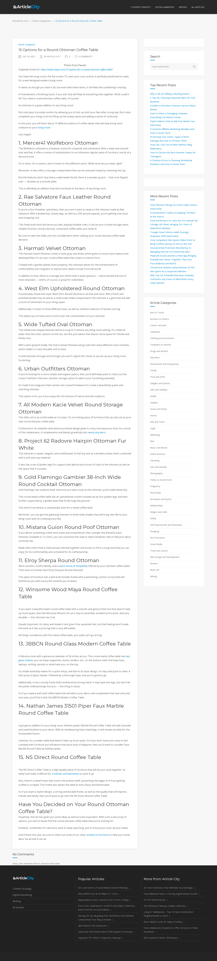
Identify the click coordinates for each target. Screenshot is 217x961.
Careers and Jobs (158, 325)
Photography (156, 473)
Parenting (154, 460)
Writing (153, 576)
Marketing (155, 434)
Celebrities (155, 331)
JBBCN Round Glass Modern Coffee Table (78, 644)
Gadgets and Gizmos (160, 383)
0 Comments (85, 56)
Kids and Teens (157, 421)
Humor (153, 415)
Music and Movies (158, 447)
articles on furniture (98, 834)
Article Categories (41, 21)
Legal (152, 428)
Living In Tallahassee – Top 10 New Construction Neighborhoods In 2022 (168, 913)
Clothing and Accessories (162, 338)
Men (152, 441)
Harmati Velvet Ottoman (55, 248)
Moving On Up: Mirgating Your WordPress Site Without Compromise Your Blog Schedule (106, 917)
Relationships (156, 505)
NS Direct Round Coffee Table (63, 757)
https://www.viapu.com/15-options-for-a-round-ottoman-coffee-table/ (77, 69)
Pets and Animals (158, 467)
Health (153, 396)
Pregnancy (155, 486)
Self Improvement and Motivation (166, 524)
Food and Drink (157, 376)
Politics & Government (161, 479)
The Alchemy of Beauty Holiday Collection (166, 905)
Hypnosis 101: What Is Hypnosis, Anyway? (101, 937)
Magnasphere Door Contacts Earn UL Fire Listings (105, 899)
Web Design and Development (164, 557)
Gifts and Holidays (158, 389)
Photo (67, 65)
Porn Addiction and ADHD (163, 263)
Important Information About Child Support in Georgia (106, 931)
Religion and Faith (158, 512)
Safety (153, 518)
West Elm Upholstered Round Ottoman (75, 288)
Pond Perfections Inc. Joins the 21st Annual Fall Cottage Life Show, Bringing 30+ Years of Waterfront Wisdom (173, 224)
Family (153, 370)
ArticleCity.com (20, 21)
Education (155, 357)
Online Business (157, 454)
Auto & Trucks (157, 312)
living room (44, 127)
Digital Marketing (22, 895)
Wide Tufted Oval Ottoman (58, 324)
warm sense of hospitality (73, 566)
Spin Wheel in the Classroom (94, 925)
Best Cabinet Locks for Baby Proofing (164, 921)
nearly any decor (97, 432)
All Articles (18, 907)
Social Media (156, 544)
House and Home (158, 409)
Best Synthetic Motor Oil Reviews (162, 937)
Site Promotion (157, 537)
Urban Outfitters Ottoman (57, 369)
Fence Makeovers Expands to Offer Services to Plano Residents (171, 929)
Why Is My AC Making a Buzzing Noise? (170, 93)
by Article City (52, 56)
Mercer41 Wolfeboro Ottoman (60, 143)
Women (154, 563)
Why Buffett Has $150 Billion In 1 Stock (99, 893)
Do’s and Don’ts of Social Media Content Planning (104, 887)
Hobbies (154, 402)
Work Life (154, 569)
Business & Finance (159, 319)
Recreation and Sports (160, 499)
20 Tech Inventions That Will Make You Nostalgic (170, 887)
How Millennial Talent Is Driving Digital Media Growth (172, 893)
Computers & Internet (160, 344)
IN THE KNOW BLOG (156, 899)
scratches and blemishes (65, 773)
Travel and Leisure (159, 550)
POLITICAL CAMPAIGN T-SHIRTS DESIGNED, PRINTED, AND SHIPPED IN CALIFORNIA (106, 907)
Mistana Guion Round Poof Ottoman (72, 527)
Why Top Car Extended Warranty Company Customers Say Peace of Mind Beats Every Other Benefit (172, 279)
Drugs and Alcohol (159, 351)
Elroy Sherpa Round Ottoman (62, 560)
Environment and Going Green (164, 364)
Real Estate (155, 492)
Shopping (154, 531)
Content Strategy (22, 888)
